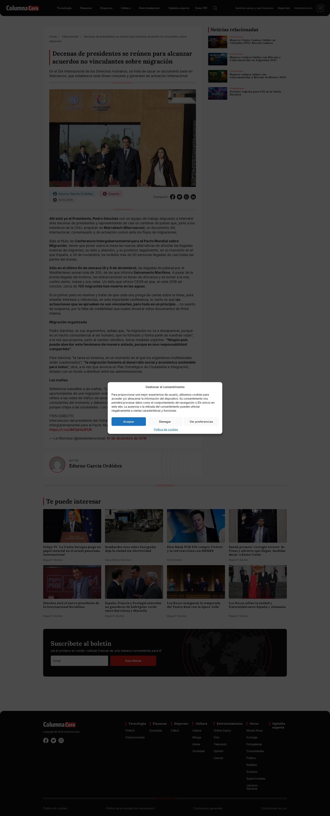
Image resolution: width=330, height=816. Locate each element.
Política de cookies (166, 429)
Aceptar (128, 421)
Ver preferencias (201, 421)
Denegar (165, 421)
